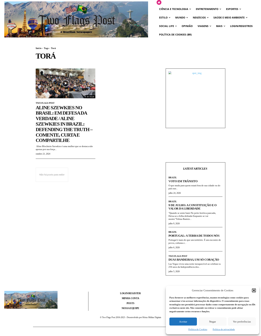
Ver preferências (242, 321)
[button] (254, 290)
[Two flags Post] (76, 19)
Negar (212, 321)
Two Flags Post (45, 103)
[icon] (159, 2)
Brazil (172, 177)
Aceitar (183, 321)
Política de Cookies (197, 329)
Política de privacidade (224, 329)
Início (39, 48)
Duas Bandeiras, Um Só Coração (193, 259)
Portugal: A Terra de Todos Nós (193, 235)
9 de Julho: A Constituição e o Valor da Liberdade (192, 206)
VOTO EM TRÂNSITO (182, 181)
